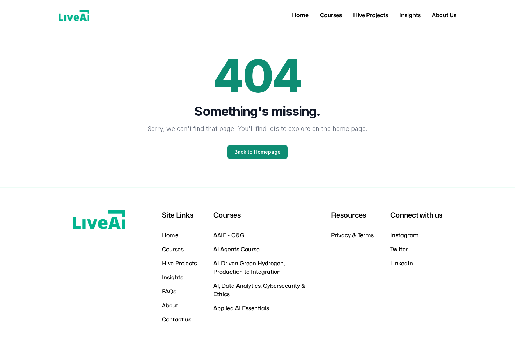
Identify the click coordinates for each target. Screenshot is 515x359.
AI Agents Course (236, 249)
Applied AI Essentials (241, 308)
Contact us (176, 319)
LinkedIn (401, 263)
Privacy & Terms (352, 235)
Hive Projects (370, 15)
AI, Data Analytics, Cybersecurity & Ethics (259, 290)
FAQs (169, 291)
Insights (410, 15)
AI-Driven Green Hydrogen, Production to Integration (249, 267)
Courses (331, 15)
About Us (444, 15)
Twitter (399, 249)
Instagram (404, 235)
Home (300, 15)
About (170, 305)
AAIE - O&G (229, 235)
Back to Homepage (257, 152)
